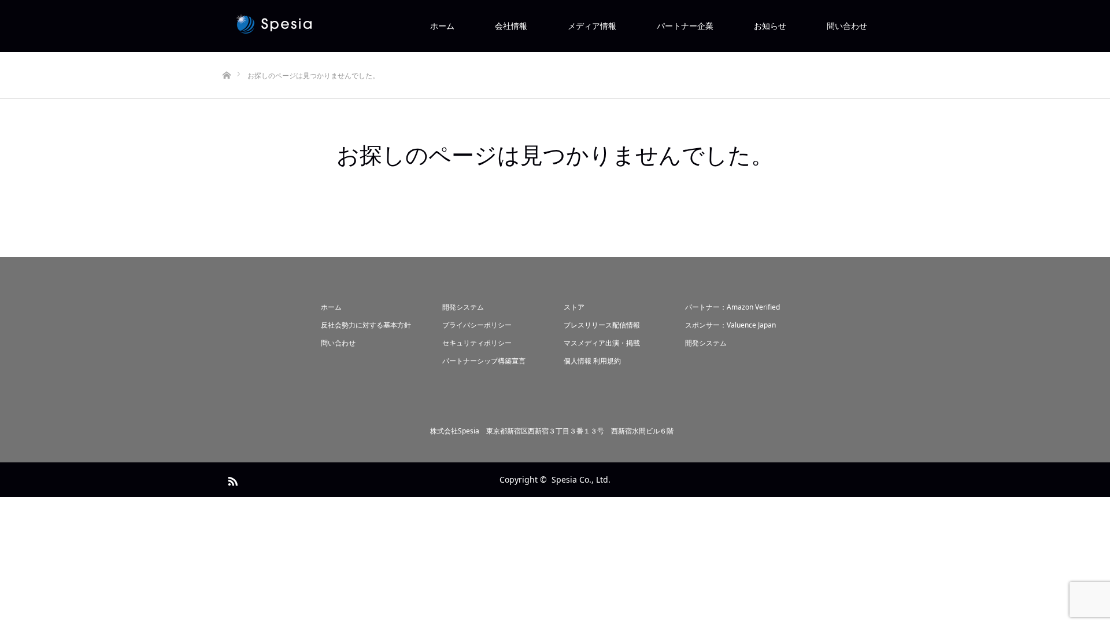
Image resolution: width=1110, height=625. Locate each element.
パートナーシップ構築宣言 (484, 361)
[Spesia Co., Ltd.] (361, 26)
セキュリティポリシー (477, 343)
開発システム (463, 307)
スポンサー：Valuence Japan (730, 325)
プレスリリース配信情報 (602, 325)
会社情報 (511, 25)
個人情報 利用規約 (592, 361)
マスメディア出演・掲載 (602, 343)
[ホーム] (226, 56)
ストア (574, 307)
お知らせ (770, 25)
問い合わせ (847, 25)
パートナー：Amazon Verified (732, 307)
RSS (231, 479)
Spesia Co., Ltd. (581, 479)
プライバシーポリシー (477, 325)
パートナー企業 (685, 25)
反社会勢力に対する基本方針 (366, 325)
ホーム (442, 25)
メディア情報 (592, 25)
